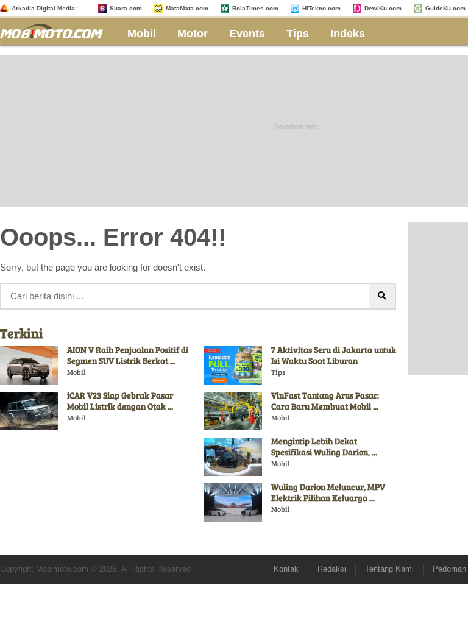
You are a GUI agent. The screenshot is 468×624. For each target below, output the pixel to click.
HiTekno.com (321, 8)
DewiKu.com (383, 8)
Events (247, 33)
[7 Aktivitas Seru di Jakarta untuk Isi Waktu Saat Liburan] (233, 365)
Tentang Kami (389, 568)
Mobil (141, 33)
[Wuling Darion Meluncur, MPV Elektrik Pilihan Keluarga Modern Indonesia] (233, 502)
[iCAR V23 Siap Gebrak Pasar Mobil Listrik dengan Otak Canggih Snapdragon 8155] (29, 411)
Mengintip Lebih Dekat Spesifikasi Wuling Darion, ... (324, 446)
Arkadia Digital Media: (44, 8)
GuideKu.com (445, 8)
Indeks (347, 33)
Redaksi (331, 568)
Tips (297, 33)
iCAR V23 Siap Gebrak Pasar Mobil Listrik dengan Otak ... (120, 400)
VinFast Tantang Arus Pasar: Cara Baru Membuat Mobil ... (325, 400)
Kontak (286, 568)
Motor (192, 33)
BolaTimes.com (255, 8)
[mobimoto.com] (56, 29)
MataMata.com (187, 8)
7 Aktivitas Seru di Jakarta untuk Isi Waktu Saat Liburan (333, 355)
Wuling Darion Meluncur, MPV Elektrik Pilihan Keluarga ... (328, 492)
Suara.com (126, 8)
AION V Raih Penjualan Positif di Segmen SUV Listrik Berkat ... (127, 355)
